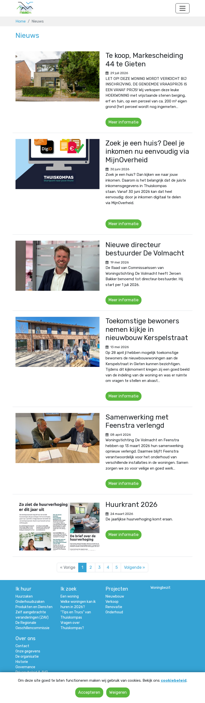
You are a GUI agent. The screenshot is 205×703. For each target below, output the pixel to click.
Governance (25, 667)
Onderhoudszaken (30, 602)
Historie (22, 662)
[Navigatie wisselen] (183, 8)
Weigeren (118, 692)
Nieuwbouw (115, 596)
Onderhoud (114, 612)
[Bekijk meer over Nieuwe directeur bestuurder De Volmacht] (58, 266)
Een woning (69, 596)
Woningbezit (160, 588)
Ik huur (24, 589)
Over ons (26, 638)
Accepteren (89, 692)
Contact (22, 646)
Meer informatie (123, 122)
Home (21, 21)
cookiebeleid (173, 680)
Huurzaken (24, 596)
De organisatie (27, 656)
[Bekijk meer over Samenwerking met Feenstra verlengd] (58, 438)
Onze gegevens (28, 651)
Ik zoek (68, 589)
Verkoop (112, 602)
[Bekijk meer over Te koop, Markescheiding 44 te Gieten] (58, 76)
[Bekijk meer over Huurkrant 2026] (58, 525)
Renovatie (114, 607)
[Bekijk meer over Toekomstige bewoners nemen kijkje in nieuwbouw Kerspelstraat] (58, 342)
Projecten (117, 589)
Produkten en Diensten (34, 607)
